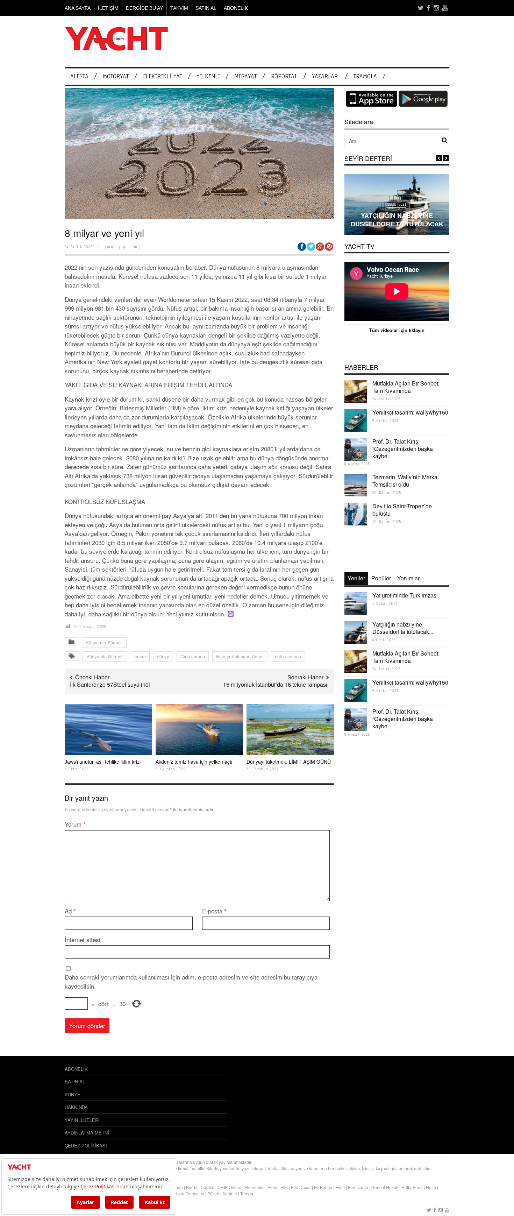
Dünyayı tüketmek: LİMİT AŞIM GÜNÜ (289, 761)
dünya (163, 656)
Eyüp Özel (396, 204)
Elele (272, 1187)
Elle (284, 1187)
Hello (431, 1187)
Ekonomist (254, 1187)
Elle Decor (301, 1187)
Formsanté (358, 1187)
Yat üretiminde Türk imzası (405, 595)
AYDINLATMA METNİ (87, 1132)
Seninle (229, 1193)
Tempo (246, 1193)
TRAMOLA (365, 76)
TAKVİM (179, 8)
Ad (70, 910)
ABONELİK (236, 8)
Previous (439, 158)
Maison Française (187, 1193)
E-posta (214, 910)
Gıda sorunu (192, 656)
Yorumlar (408, 578)
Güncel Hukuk (384, 1187)
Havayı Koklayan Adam (240, 656)
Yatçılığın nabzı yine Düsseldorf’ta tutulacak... (402, 628)
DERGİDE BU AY (144, 8)
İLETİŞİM (108, 8)
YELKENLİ (208, 76)
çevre (140, 656)
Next (446, 158)
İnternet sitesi (82, 939)
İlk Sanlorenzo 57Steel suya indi (110, 684)
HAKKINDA (76, 1107)
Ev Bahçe (323, 1187)
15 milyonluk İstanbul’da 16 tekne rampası (276, 684)
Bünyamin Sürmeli (104, 642)
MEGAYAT (245, 76)
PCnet (213, 1193)
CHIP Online (229, 1187)
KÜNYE (72, 1094)
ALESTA (79, 76)
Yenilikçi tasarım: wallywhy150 (410, 412)
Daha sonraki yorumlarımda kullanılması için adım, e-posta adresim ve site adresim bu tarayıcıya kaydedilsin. (191, 981)
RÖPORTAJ (283, 76)
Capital (207, 1187)
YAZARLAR (325, 76)
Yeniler (356, 578)
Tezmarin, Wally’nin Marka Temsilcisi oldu (404, 480)
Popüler (381, 578)
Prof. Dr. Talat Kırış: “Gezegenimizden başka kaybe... (402, 448)
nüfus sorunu (288, 656)
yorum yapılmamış (123, 246)
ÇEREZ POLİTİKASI (86, 1145)
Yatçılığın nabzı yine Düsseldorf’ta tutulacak (397, 219)
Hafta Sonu (412, 1187)
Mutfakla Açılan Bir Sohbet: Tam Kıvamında (406, 387)
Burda (192, 1187)
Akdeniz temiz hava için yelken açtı (195, 761)
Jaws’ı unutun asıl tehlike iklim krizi (103, 761)
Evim (340, 1187)
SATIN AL (205, 8)
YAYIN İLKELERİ (82, 1120)
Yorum (75, 824)
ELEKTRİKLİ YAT (162, 76)
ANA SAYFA (78, 8)
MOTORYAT (116, 76)
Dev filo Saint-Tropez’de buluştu (402, 509)
